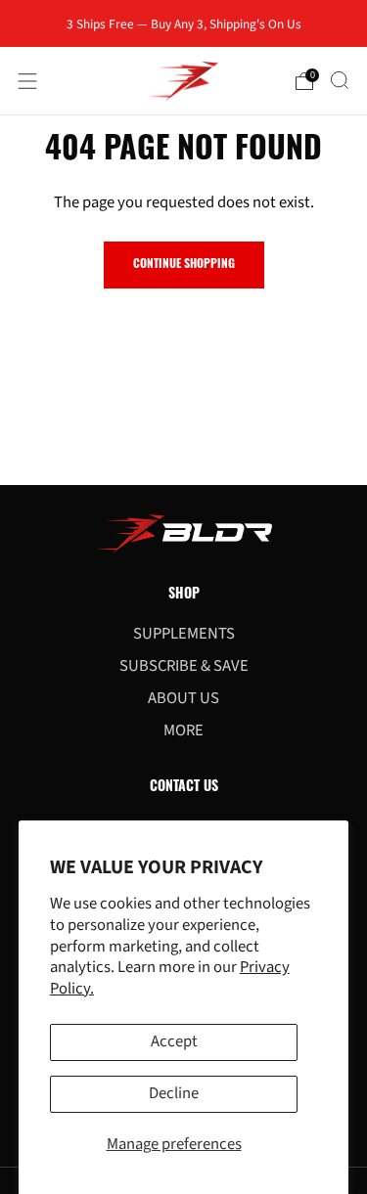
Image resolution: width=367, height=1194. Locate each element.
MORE (183, 730)
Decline (174, 1093)
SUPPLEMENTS (184, 633)
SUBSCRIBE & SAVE (184, 666)
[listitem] (184, 23)
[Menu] (27, 81)
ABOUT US (183, 698)
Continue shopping (184, 265)
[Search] (339, 80)
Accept (174, 1041)
